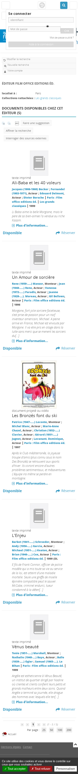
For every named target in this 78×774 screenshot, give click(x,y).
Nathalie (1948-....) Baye (28, 657)
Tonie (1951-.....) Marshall (29, 653)
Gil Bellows (56, 296)
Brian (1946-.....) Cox (25, 554)
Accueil (11, 734)
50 (51, 730)
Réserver (68, 232)
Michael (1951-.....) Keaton (29, 550)
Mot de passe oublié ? (62, 37)
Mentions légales (11, 747)
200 (69, 730)
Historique (42, 5)
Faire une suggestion (36, 123)
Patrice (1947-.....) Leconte (29, 422)
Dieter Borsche (33, 197)
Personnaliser (65, 768)
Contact (27, 747)
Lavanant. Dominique (48, 439)
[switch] (47, 26)
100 (60, 730)
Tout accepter (16, 768)
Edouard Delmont (52, 193)
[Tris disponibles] (17, 123)
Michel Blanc (21, 426)
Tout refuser (42, 768)
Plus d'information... (32, 225)
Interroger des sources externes (26, 138)
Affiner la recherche (18, 130)
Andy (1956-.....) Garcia (27, 546)
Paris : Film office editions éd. (44, 300)
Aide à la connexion (41, 44)
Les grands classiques (48, 98)
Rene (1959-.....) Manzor (27, 283)
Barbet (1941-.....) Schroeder (30, 542)
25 (43, 730)
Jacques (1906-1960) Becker (30, 189)
